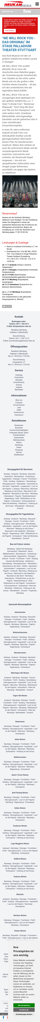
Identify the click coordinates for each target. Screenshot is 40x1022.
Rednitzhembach (29, 496)
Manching (25, 489)
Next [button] (38, 11)
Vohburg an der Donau (25, 751)
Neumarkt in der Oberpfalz (15, 531)
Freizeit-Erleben (19, 435)
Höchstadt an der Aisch (12, 566)
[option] (27, 11)
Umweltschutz (18, 382)
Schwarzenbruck (28, 501)
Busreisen (19, 428)
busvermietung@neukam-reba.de (22, 341)
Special (19, 452)
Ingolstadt (15, 486)
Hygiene (19, 387)
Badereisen (19, 425)
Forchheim (32, 479)
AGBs (19, 410)
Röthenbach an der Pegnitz (14, 583)
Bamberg (23, 474)
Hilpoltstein (21, 484)
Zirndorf (20, 508)
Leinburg (16, 489)
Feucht (24, 479)
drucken (8, 306)
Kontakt (19, 316)
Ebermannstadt (10, 556)
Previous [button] (15, 11)
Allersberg (11, 549)
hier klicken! (9, 31)
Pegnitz (18, 496)
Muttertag (19, 445)
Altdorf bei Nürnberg (24, 549)
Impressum (19, 415)
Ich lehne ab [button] (24, 1010)
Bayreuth (31, 474)
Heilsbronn (20, 481)
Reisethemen (19, 420)
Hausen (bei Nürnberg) (15, 561)
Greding (12, 481)
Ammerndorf (12, 551)
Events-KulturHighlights (19, 430)
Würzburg (30, 506)
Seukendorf (23, 586)
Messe (18, 442)
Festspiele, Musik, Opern (18, 433)
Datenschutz (19, 412)
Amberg (7, 474)
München (34, 489)
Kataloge (18, 375)
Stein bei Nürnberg (10, 503)
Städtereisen (19, 455)
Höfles (24, 566)
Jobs (19, 408)
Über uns (18, 400)
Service (19, 370)
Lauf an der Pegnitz (30, 526)
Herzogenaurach (8, 484)
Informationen (19, 395)
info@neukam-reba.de (22, 326)
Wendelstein (20, 506)
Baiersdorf (9, 476)
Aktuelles (18, 380)
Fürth (5, 481)
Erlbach (5, 559)
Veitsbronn (22, 503)
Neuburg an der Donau (13, 491)
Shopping (19, 450)
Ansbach (14, 474)
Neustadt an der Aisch (20, 494)
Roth (17, 498)
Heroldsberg (31, 481)
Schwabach (16, 501)
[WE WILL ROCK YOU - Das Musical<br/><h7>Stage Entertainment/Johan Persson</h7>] (20, 191)
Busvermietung (19, 336)
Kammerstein (9, 568)
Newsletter (19, 390)
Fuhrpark (18, 403)
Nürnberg (34, 494)
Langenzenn (25, 486)
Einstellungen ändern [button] (24, 1014)
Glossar (19, 385)
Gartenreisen (19, 438)
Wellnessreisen (19, 440)
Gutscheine (19, 377)
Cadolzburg (29, 476)
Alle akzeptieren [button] (24, 1005)
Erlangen (16, 479)
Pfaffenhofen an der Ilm (25, 578)
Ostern (18, 447)
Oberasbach (9, 496)
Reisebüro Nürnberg (19, 330)
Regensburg (9, 498)
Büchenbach (19, 476)
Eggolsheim (7, 479)
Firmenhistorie (19, 405)
